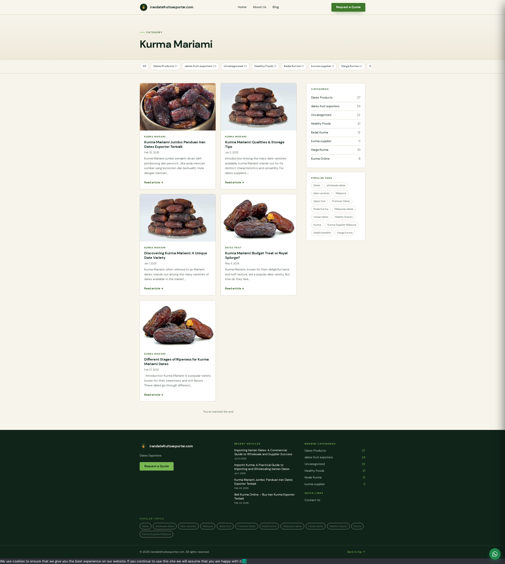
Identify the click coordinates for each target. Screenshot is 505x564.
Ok (244, 561)
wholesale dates (336, 185)
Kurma (317, 225)
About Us (259, 7)
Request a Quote (348, 7)
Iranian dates (320, 217)
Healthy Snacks (344, 217)
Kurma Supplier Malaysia (341, 225)
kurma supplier (322, 66)
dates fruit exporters (200, 66)
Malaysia (341, 193)
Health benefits (322, 232)
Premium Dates (341, 201)
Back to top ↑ (356, 552)
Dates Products (165, 66)
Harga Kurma (351, 66)
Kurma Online (335, 159)
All (144, 66)
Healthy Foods (265, 66)
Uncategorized (235, 66)
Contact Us (312, 500)
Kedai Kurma (294, 66)
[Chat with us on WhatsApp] (495, 554)
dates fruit (319, 201)
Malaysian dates (344, 209)
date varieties (321, 193)
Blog (276, 7)
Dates (316, 185)
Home (242, 7)
